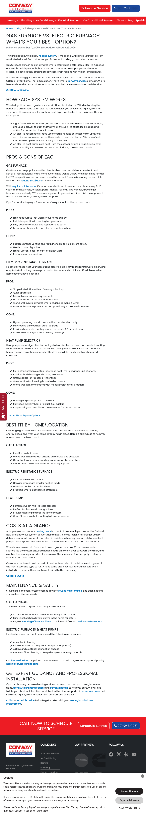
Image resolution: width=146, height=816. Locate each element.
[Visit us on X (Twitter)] (119, 755)
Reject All (129, 800)
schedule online (26, 700)
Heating (44, 762)
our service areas (90, 691)
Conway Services (77, 81)
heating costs (43, 531)
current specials (59, 687)
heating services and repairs (22, 663)
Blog (130, 20)
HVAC (86, 20)
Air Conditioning (48, 758)
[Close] (142, 776)
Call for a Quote (15, 575)
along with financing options (29, 687)
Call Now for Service (17, 90)
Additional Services (49, 753)
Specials (140, 20)
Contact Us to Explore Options (23, 415)
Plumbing (45, 767)
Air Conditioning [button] (45, 20)
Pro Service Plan (19, 660)
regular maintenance (23, 186)
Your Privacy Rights (129, 808)
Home (9, 28)
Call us (10, 700)
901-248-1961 (127, 8)
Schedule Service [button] (94, 8)
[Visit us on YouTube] (134, 755)
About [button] (120, 20)
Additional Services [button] (102, 20)
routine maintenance (70, 590)
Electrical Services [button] (68, 20)
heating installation (31, 180)
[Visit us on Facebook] (111, 755)
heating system (47, 56)
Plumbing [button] (26, 20)
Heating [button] (12, 20)
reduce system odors (89, 621)
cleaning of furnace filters (36, 621)
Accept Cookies (129, 791)
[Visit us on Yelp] (126, 755)
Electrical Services (49, 772)
